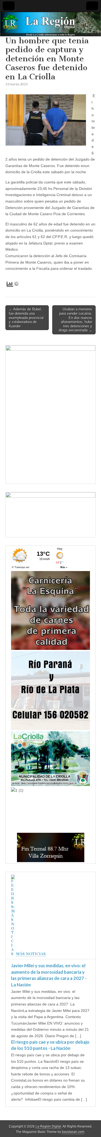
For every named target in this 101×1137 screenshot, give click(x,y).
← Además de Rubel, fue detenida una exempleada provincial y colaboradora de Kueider (26, 317)
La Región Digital (48, 1126)
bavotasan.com (73, 1132)
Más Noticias (31, 954)
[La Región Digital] (50, 24)
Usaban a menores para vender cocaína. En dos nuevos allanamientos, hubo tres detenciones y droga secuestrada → (75, 319)
